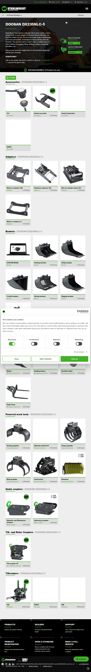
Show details (79, 352)
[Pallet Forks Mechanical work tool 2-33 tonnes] (18, 390)
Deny (17, 359)
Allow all (74, 359)
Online (57, 2)
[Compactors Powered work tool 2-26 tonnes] (45, 464)
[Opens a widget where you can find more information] (81, 659)
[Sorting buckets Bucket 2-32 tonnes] (45, 281)
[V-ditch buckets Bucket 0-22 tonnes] (18, 281)
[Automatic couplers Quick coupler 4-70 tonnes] (45, 505)
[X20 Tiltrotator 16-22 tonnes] (18, 590)
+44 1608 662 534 (42, 2)
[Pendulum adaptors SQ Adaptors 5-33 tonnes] (45, 173)
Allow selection (45, 359)
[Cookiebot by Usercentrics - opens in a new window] (78, 311)
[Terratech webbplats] (23, 660)
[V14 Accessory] (18, 98)
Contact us (72, 52)
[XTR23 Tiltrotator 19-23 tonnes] (45, 590)
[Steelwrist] (14, 8)
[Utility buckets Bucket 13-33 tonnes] (72, 248)
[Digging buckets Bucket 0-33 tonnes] (72, 281)
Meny (87, 8)
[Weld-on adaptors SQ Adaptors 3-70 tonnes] (18, 173)
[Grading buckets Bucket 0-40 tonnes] (45, 248)
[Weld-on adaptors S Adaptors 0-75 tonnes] (18, 207)
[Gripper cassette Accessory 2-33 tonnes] (45, 98)
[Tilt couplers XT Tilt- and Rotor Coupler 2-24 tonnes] (18, 548)
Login (85, 2)
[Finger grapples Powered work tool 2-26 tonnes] (72, 431)
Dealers (71, 43)
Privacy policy (33, 666)
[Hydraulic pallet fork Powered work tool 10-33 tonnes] (45, 431)
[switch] (34, 344)
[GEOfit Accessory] (18, 132)
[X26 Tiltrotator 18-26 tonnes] (72, 590)
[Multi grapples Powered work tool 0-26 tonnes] (18, 464)
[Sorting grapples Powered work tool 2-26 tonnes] (18, 431)
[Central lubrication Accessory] (72, 98)
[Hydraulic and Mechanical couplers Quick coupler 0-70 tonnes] (18, 505)
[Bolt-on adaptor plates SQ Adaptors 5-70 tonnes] (72, 173)
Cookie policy (47, 666)
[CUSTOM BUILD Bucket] (18, 248)
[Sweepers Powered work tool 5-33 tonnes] (72, 464)
